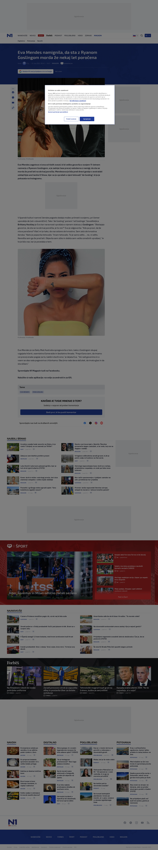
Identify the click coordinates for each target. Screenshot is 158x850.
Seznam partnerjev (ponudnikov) (58, 112)
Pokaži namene (71, 119)
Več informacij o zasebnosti (78, 101)
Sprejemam (87, 119)
